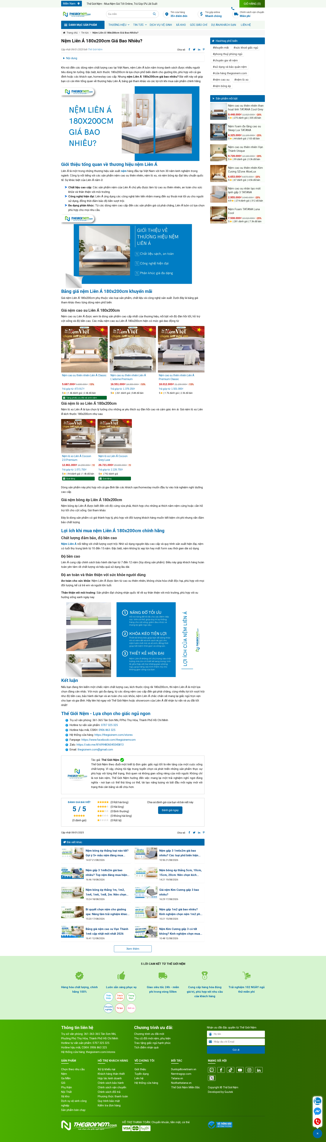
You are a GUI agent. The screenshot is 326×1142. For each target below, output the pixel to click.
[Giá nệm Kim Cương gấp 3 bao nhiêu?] (146, 892)
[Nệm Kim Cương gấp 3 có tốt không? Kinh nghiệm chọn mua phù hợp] (146, 932)
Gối (63, 1083)
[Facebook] (221, 1070)
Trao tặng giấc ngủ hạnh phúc (152, 1043)
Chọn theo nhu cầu (73, 1069)
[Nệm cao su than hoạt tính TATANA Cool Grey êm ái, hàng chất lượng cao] (218, 111)
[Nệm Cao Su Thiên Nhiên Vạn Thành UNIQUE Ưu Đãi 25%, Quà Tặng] (218, 152)
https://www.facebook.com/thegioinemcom (109, 739)
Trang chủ (72, 32)
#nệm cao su (221, 79)
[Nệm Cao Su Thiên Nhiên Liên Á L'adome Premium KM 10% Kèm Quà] (133, 349)
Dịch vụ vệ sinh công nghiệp (74, 1103)
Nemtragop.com (181, 1074)
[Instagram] (249, 1070)
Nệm (64, 1074)
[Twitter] (211, 1078)
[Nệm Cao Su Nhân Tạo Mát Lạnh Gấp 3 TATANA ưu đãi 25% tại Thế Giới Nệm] (218, 194)
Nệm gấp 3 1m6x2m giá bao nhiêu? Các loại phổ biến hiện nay (178, 853)
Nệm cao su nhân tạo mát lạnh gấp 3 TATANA (244, 190)
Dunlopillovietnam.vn (183, 1069)
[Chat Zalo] (317, 1101)
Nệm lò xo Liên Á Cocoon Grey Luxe (113, 458)
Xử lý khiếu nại (106, 1069)
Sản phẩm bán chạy (73, 1110)
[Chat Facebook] (317, 1112)
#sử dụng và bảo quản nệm (230, 67)
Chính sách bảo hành (111, 1083)
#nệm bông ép (222, 86)
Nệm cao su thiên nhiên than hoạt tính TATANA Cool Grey (246, 107)
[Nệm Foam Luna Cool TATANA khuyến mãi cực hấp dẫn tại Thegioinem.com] (218, 214)
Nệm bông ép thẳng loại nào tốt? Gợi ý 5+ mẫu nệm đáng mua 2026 (107, 853)
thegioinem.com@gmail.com (95, 749)
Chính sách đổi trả (109, 1092)
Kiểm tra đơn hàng (109, 1105)
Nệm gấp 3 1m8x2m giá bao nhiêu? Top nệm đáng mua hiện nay (106, 873)
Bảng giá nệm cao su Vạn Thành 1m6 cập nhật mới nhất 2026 (107, 931)
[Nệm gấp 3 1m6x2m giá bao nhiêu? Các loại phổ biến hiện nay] (146, 853)
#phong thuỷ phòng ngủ (227, 54)
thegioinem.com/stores (100, 1052)
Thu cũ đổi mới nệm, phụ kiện (152, 1038)
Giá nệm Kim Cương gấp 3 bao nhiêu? (179, 892)
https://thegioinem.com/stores (114, 735)
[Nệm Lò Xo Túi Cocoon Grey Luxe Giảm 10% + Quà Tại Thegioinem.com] (115, 436)
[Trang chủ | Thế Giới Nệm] (81, 14)
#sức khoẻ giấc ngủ (246, 47)
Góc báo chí (198, 25)
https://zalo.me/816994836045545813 (100, 744)
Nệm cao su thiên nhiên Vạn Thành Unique (245, 149)
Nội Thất (66, 1092)
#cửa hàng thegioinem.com (230, 73)
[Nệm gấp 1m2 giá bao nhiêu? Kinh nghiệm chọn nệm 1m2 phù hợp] (146, 912)
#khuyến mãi (221, 47)
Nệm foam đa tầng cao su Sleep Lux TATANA (244, 128)
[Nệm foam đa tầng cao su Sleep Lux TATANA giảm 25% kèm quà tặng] (218, 132)
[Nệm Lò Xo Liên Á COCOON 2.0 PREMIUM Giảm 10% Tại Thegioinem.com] (78, 436)
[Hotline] (317, 1122)
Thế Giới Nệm (95, 49)
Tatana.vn (177, 1078)
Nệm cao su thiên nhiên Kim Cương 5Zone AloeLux (245, 169)
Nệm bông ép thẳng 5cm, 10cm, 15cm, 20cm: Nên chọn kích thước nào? (180, 873)
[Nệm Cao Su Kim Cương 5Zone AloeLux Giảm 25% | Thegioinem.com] (218, 173)
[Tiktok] (230, 1070)
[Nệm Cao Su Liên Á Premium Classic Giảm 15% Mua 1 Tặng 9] (181, 349)
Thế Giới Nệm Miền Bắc (185, 1087)
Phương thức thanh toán (113, 1096)
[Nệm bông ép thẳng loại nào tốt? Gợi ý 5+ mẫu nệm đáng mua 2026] (72, 853)
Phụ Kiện (66, 1087)
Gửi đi (236, 1049)
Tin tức (138, 25)
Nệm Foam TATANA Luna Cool (244, 211)
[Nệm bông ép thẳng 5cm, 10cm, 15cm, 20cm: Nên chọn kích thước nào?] (146, 873)
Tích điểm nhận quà (146, 1047)
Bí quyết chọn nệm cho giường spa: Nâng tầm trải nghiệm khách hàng (107, 912)
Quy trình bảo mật (109, 1101)
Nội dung (71, 58)
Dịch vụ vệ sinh (161, 25)
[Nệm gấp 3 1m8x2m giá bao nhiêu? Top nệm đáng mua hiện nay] (72, 873)
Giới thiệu (140, 1069)
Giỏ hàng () (252, 3)
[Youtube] (240, 1070)
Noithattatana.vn (181, 1083)
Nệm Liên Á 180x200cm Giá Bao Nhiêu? (115, 32)
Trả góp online (213, 14)
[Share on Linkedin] (199, 49)
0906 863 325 (107, 730)
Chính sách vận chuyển (252, 14)
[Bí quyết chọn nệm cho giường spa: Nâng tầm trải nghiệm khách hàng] (72, 912)
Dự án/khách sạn (223, 25)
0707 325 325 (109, 725)
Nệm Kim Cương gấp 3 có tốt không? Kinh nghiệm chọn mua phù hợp (179, 931)
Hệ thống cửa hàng (146, 1083)
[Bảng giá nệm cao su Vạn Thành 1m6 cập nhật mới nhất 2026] (72, 932)
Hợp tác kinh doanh (110, 1078)
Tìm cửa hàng (179, 14)
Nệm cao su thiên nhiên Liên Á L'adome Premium (128, 377)
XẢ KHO (181, 25)
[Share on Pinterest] (204, 49)
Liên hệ (246, 25)
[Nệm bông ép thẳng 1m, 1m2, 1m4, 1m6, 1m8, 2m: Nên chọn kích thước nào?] (72, 892)
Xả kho (65, 1096)
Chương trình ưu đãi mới (149, 1034)
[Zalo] (211, 1070)
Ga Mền (66, 1078)
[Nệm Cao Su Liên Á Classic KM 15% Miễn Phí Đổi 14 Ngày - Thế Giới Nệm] (84, 349)
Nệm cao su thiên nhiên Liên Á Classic (84, 375)
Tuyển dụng (142, 1074)
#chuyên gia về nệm (225, 60)
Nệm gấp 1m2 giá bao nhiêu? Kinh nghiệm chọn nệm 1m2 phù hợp (180, 912)
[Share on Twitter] (194, 49)
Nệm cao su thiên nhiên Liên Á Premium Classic (176, 377)
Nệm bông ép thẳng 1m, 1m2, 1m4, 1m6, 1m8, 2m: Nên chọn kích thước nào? (106, 892)
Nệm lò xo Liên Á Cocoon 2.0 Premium (76, 458)
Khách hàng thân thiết (111, 1074)
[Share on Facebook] (189, 49)
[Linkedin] (259, 1070)
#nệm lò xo (241, 79)
